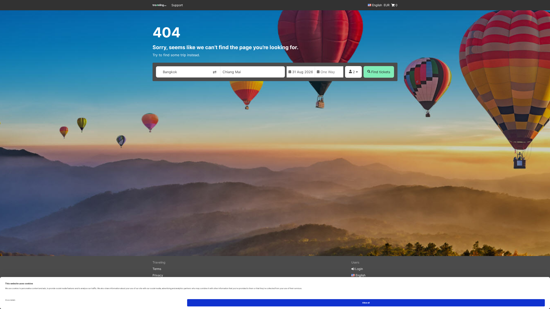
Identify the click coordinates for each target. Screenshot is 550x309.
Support (177, 5)
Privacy (158, 275)
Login (358, 269)
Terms (157, 269)
